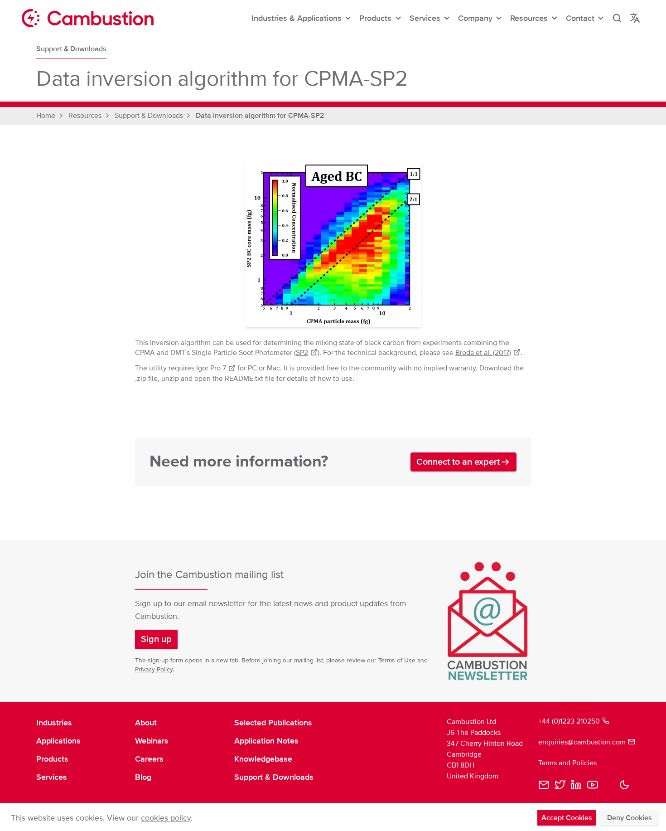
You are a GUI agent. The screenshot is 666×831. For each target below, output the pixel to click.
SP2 (302, 352)
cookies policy (166, 818)
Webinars (152, 741)
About (146, 723)
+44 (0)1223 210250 (569, 721)
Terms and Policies (567, 763)
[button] (302, 18)
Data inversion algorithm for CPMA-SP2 (260, 115)
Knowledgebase (263, 759)
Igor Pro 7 (211, 368)
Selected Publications (273, 723)
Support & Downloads (71, 48)
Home (45, 115)
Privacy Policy (154, 669)
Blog (143, 777)
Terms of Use (396, 660)
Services (51, 777)
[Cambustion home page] (88, 18)
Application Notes (266, 741)
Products (52, 759)
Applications (58, 741)
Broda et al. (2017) (483, 352)
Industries (54, 723)
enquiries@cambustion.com (582, 742)
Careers (149, 759)
